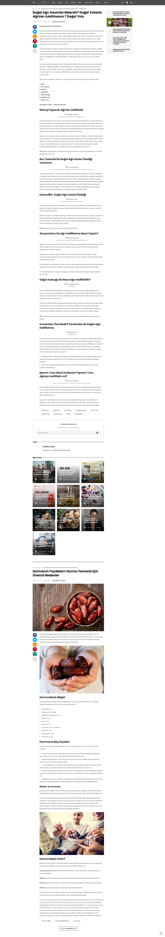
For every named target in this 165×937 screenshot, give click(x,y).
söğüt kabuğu (78, 414)
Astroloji (60, 2)
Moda (79, 2)
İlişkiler (67, 468)
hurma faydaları (46, 921)
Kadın (37, 468)
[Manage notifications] (161, 933)
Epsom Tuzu (94, 410)
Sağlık (53, 2)
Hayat (66, 2)
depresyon (70, 405)
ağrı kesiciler (45, 410)
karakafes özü (58, 414)
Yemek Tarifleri (88, 2)
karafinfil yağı (46, 414)
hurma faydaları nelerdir (62, 921)
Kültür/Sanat (44, 492)
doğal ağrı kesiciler (81, 410)
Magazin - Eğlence (94, 516)
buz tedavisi (67, 410)
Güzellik (73, 2)
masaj (68, 414)
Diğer (97, 2)
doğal (77, 67)
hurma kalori (76, 921)
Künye (105, 2)
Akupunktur (56, 410)
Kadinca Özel (37, 21)
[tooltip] (35, 27)
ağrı (102, 51)
